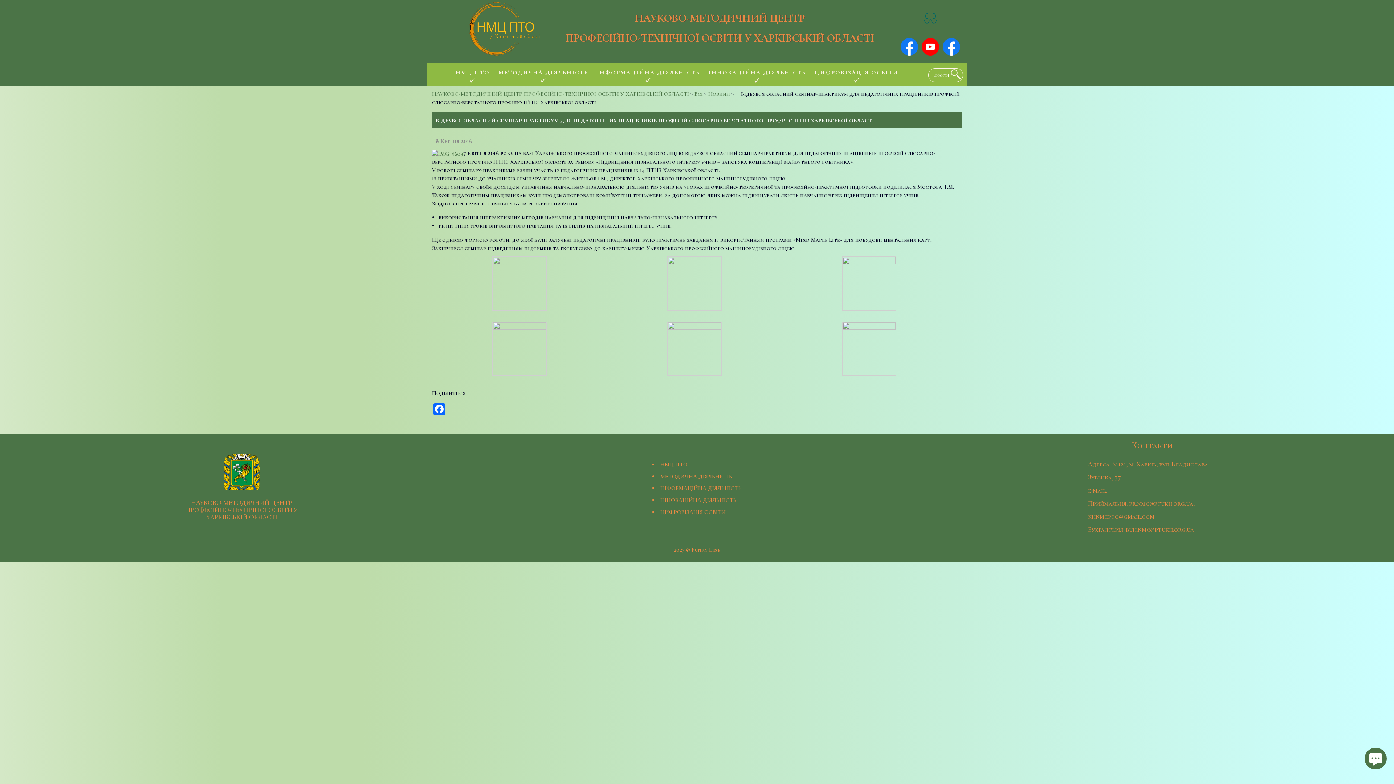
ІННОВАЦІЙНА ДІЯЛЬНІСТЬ (698, 500)
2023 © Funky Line (697, 550)
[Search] (954, 74)
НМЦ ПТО (674, 464)
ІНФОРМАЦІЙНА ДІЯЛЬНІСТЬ (701, 488)
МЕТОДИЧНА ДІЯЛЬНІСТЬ (696, 476)
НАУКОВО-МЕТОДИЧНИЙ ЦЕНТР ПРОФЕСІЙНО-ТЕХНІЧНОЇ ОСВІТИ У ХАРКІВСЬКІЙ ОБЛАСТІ (720, 28)
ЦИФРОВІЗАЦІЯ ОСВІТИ (693, 512)
